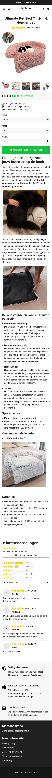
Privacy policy (8, 743)
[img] (18, 591)
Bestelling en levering (12, 752)
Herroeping (7, 760)
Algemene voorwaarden (13, 756)
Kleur (4, 115)
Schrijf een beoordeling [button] (26, 555)
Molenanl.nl (33, 772)
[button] (18, 28)
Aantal (5, 137)
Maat (4, 126)
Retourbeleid (8, 747)
